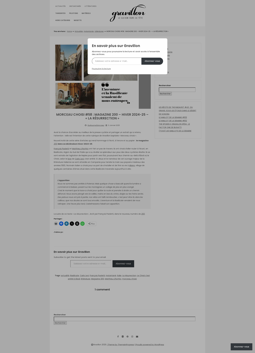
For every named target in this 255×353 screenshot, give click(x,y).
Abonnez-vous (152, 61)
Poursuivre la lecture (101, 68)
